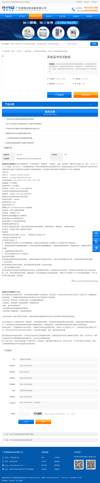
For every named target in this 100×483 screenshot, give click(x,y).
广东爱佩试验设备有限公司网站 (19, 2)
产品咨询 (59, 95)
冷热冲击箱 (27, 51)
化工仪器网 (19, 480)
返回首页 (79, 2)
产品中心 (34, 16)
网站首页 (9, 16)
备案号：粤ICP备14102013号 (51, 477)
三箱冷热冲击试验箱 (40, 51)
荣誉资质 (57, 465)
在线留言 (87, 2)
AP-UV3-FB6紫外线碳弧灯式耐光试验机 (21, 434)
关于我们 (22, 16)
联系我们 (94, 2)
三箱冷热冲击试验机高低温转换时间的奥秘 (20, 119)
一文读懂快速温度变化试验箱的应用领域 (19, 138)
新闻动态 (57, 461)
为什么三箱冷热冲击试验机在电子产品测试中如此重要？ (24, 124)
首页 (12, 51)
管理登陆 (4, 480)
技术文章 (62, 16)
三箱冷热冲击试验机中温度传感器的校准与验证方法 (23, 128)
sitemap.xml (65, 477)
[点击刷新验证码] (37, 413)
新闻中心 (49, 16)
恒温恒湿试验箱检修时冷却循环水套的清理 (20, 143)
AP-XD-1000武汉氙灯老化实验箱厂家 (20, 440)
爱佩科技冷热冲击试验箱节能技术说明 (18, 133)
